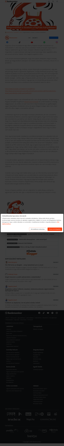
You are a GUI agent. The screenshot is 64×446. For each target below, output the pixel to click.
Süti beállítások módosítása (38, 229)
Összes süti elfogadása (55, 229)
